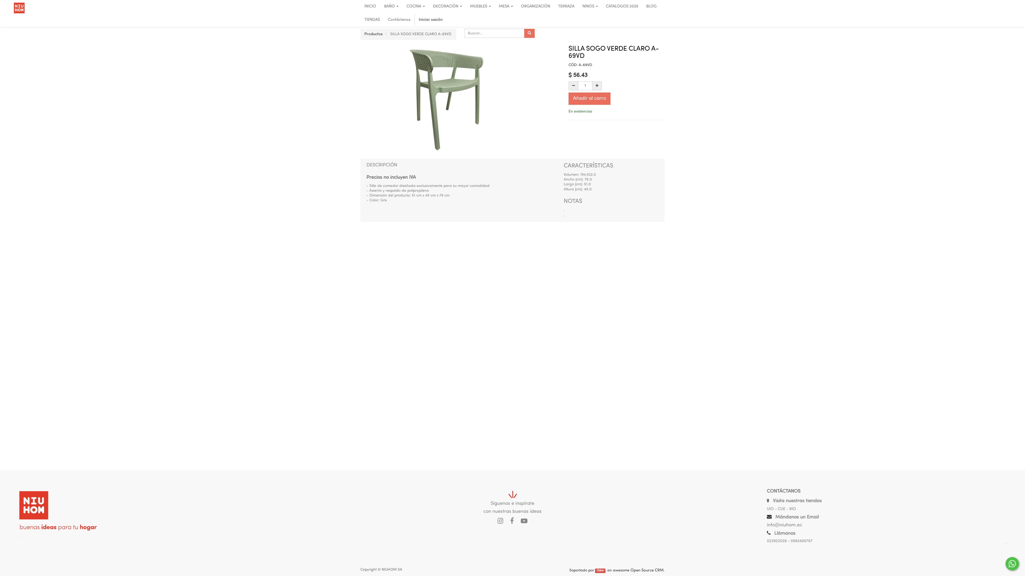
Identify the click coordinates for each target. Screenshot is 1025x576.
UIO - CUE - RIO (781, 509)
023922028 (777, 541)
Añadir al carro (589, 98)
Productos (373, 34)
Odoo (600, 570)
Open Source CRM (647, 571)
